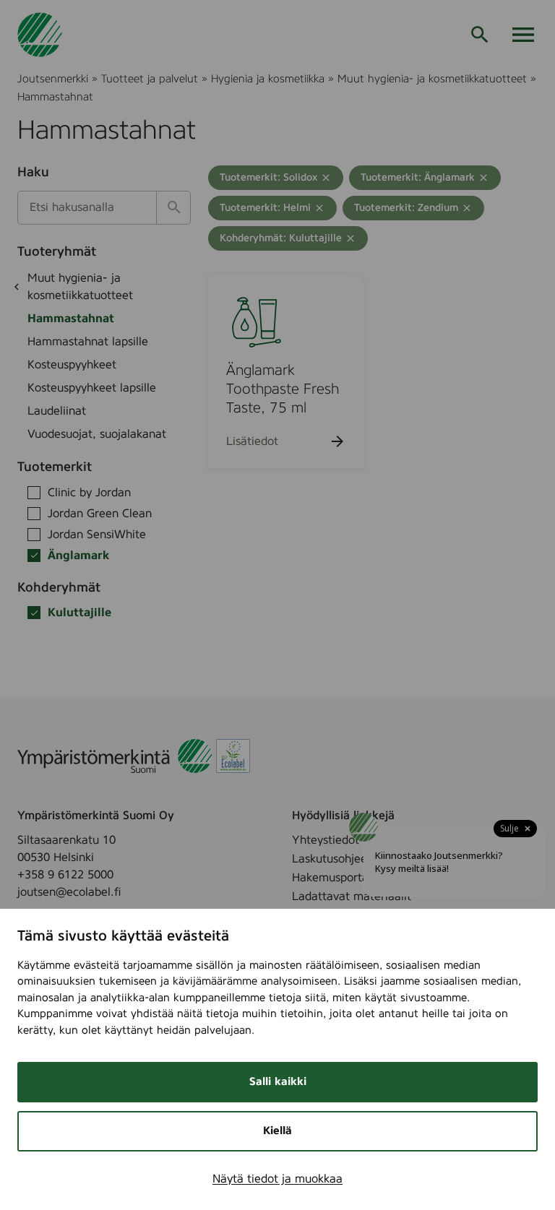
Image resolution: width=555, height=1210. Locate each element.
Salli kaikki (277, 1081)
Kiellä (277, 1130)
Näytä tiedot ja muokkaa (277, 1179)
